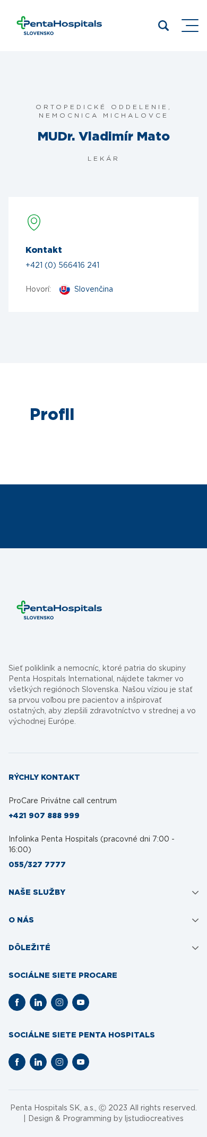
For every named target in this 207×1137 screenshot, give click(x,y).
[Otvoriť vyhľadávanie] (163, 25)
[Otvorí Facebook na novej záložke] (16, 1002)
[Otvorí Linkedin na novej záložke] (38, 1002)
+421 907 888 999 (44, 816)
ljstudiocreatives (154, 1119)
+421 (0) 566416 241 (62, 265)
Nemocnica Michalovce (104, 115)
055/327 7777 (37, 865)
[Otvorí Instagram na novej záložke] (59, 1002)
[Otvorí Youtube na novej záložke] (80, 1002)
